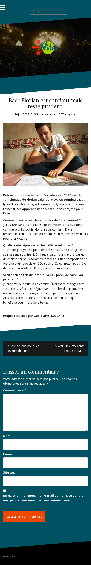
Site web (9, 472)
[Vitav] (45, 47)
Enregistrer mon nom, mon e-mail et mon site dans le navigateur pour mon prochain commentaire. (43, 497)
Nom (6, 436)
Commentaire (14, 390)
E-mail (8, 454)
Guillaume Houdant (45, 114)
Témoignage (68, 114)
